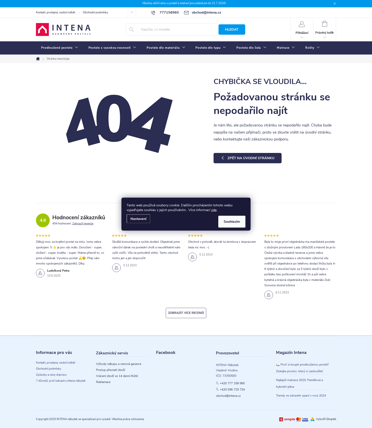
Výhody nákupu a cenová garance (118, 364)
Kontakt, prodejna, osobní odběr (56, 12)
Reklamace (103, 382)
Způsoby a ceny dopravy (51, 375)
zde (214, 209)
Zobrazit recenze (82, 224)
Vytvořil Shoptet (326, 419)
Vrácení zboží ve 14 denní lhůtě (117, 376)
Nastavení (138, 218)
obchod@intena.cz (228, 396)
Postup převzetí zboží (110, 370)
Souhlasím (232, 221)
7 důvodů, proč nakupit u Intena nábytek (61, 381)
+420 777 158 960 (232, 383)
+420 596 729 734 (232, 389)
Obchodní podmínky (95, 12)
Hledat (232, 29)
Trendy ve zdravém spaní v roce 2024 (301, 396)
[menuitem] (59, 47)
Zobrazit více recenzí (186, 313)
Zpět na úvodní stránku (251, 158)
